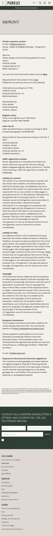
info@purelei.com (17, 44)
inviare (47, 434)
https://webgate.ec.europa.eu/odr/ (28, 328)
